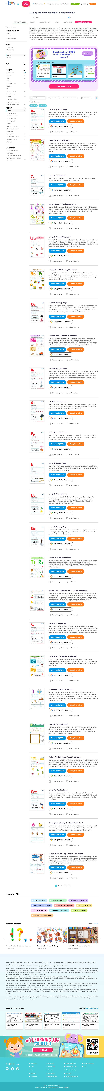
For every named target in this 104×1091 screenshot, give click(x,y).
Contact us (34, 1076)
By (31, 98)
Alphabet (9, 76)
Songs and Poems (12, 126)
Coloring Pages (11, 83)
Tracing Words (11, 121)
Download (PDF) (57, 121)
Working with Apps (71, 1066)
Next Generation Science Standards (14, 159)
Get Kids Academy (71, 1070)
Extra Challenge (11, 38)
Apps (32, 1066)
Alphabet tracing (40, 910)
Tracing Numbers (12, 116)
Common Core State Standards (12, 152)
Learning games (67, 22)
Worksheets (34, 1063)
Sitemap (50, 1070)
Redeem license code (72, 1076)
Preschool (10, 47)
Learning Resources (51, 4)
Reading (9, 86)
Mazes (9, 123)
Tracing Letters (11, 113)
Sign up (93, 3)
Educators (38, 4)
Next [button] (100, 939)
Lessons (32, 22)
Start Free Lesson (64, 86)
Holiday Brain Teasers (13, 136)
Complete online (76, 121)
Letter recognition (58, 900)
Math (8, 78)
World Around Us (11, 99)
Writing (9, 81)
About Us (33, 1073)
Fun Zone (9, 142)
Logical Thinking (11, 134)
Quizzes (57, 22)
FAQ (85, 1066)
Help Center (51, 1073)
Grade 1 (9, 52)
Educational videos (44, 22)
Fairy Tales (10, 131)
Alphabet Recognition (65, 905)
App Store (51, 1063)
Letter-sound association (43, 915)
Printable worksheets (20, 22)
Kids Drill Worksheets (83, 22)
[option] (21, 938)
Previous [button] (4, 939)
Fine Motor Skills (40, 900)
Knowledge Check (12, 139)
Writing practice (85, 905)
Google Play (51, 1066)
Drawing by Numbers (13, 129)
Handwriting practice (79, 900)
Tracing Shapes (11, 118)
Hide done (37, 102)
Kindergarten (10, 50)
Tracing (9, 110)
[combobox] (39, 97)
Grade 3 (9, 57)
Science (9, 96)
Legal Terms (47, 1085)
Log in (84, 3)
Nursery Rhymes (11, 91)
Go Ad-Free (75, 3)
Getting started (52, 1076)
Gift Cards (65, 4)
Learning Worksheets (91, 1008)
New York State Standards (14, 155)
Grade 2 (9, 55)
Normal (9, 36)
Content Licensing (89, 1063)
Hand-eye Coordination (42, 905)
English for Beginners (13, 104)
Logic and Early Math (13, 102)
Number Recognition (59, 910)
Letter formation (80, 910)
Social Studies (11, 94)
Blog (32, 1070)
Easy (8, 33)
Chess (8, 89)
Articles (96, 923)
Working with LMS (71, 1063)
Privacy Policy (56, 1085)
